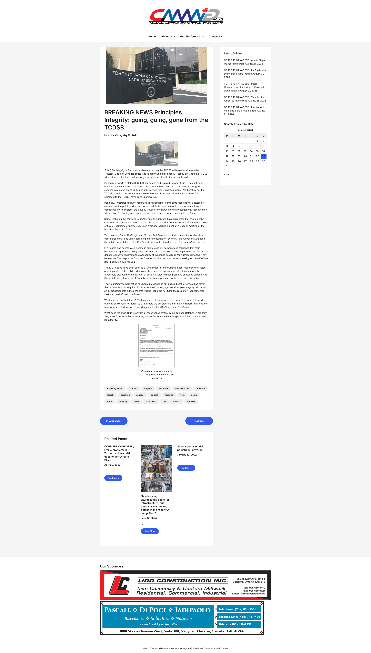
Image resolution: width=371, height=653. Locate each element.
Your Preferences (191, 36)
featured (169, 395)
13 (245, 151)
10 (227, 151)
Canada (133, 388)
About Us (167, 36)
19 (239, 156)
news (136, 401)
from (182, 395)
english (154, 395)
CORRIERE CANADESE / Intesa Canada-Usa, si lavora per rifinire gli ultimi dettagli (244, 87)
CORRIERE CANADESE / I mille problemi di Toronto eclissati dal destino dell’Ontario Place (119, 453)
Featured (163, 388)
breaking (125, 395)
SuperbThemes (221, 648)
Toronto (201, 388)
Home (152, 36)
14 (251, 151)
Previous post (113, 420)
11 (233, 151)
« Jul (226, 174)
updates (191, 401)
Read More (113, 478)
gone (109, 401)
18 (233, 156)
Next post (199, 420)
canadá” (140, 395)
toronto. (176, 401)
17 (227, 156)
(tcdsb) (110, 395)
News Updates (182, 388)
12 (239, 151)
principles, (151, 401)
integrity (123, 401)
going (194, 395)
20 (245, 156)
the (164, 401)
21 (251, 156)
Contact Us (216, 36)
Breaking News (114, 388)
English (148, 388)
